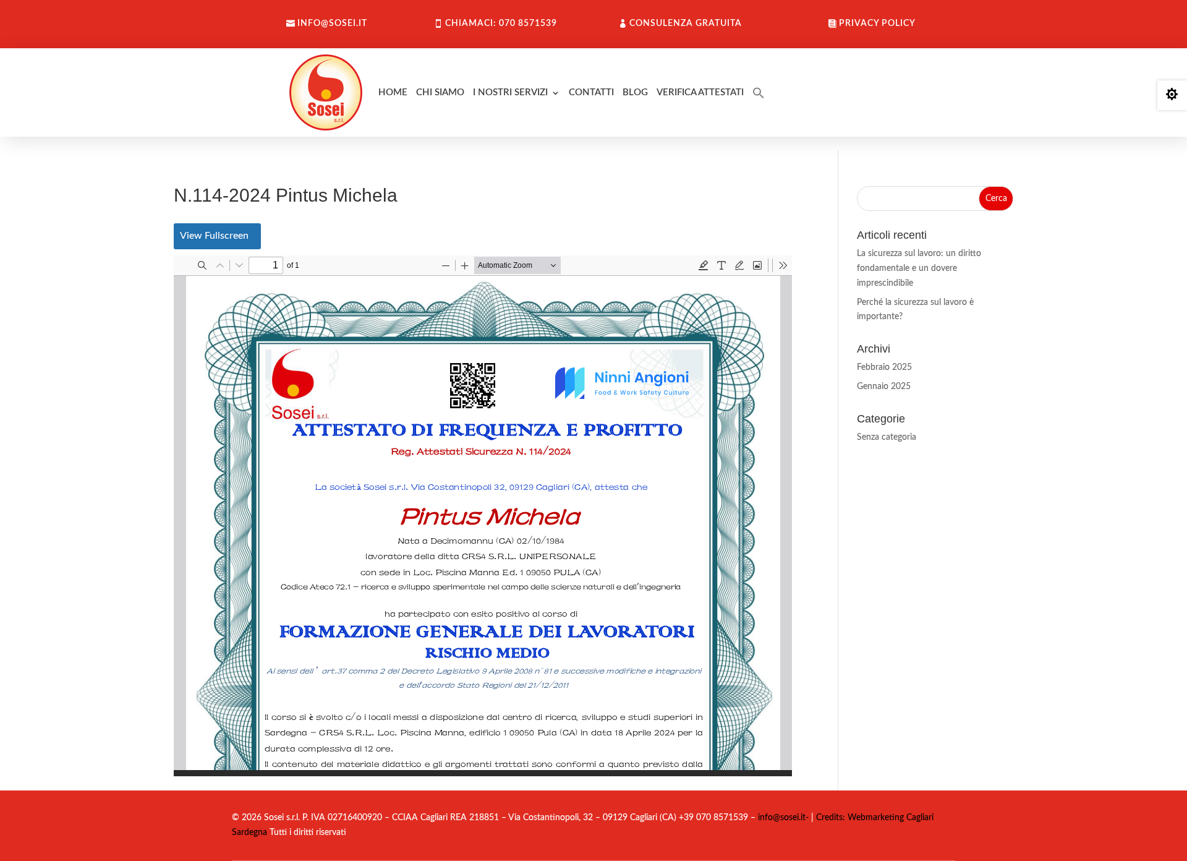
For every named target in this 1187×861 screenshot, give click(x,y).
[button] (758, 92)
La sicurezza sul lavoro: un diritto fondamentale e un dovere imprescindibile (919, 268)
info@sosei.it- (783, 817)
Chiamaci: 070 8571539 (501, 23)
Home (392, 92)
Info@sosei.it (332, 23)
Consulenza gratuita (685, 23)
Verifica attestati (700, 92)
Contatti (591, 92)
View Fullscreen (214, 236)
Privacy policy (877, 23)
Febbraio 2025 (884, 367)
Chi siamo (440, 92)
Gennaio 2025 (884, 386)
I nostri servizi (510, 92)
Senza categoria (886, 437)
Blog (635, 92)
